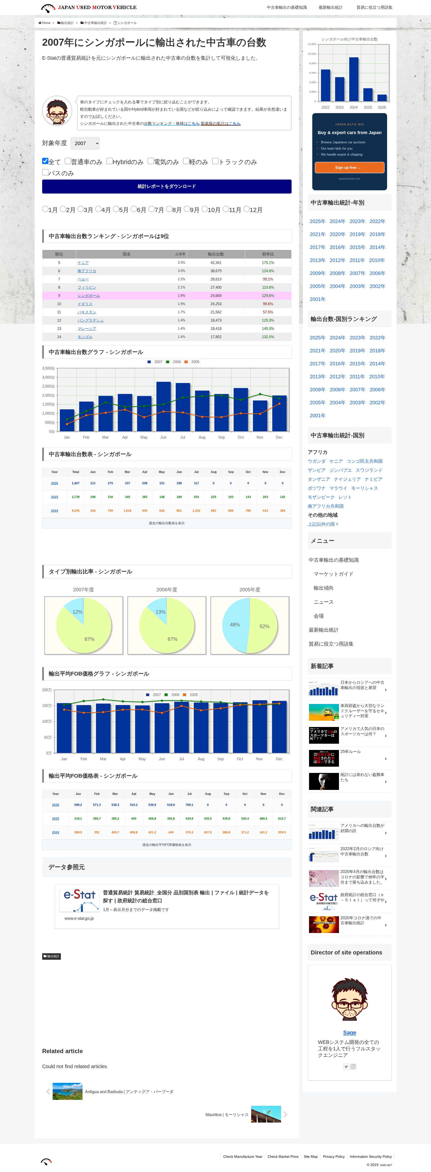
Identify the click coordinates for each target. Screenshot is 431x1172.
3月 (89, 209)
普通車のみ (87, 161)
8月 (177, 209)
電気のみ (166, 161)
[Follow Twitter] (346, 1067)
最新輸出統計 (324, 630)
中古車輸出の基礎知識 (334, 560)
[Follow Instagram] (353, 1067)
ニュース (324, 602)
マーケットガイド (334, 574)
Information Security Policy (371, 1157)
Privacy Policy (334, 1157)
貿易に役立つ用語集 (331, 644)
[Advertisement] (167, 80)
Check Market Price (283, 1157)
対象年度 (54, 142)
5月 (124, 209)
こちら (194, 123)
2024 (54, 510)
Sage (349, 1032)
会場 (319, 616)
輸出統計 (53, 956)
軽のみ (199, 161)
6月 (142, 209)
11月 (235, 209)
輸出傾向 (324, 588)
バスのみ (61, 173)
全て (54, 161)
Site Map (311, 1157)
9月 (195, 209)
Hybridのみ (128, 161)
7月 (159, 209)
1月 (53, 209)
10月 (214, 209)
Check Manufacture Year (242, 1157)
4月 (106, 209)
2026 (54, 483)
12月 (256, 209)
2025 (54, 497)
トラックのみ (237, 161)
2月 (71, 209)
